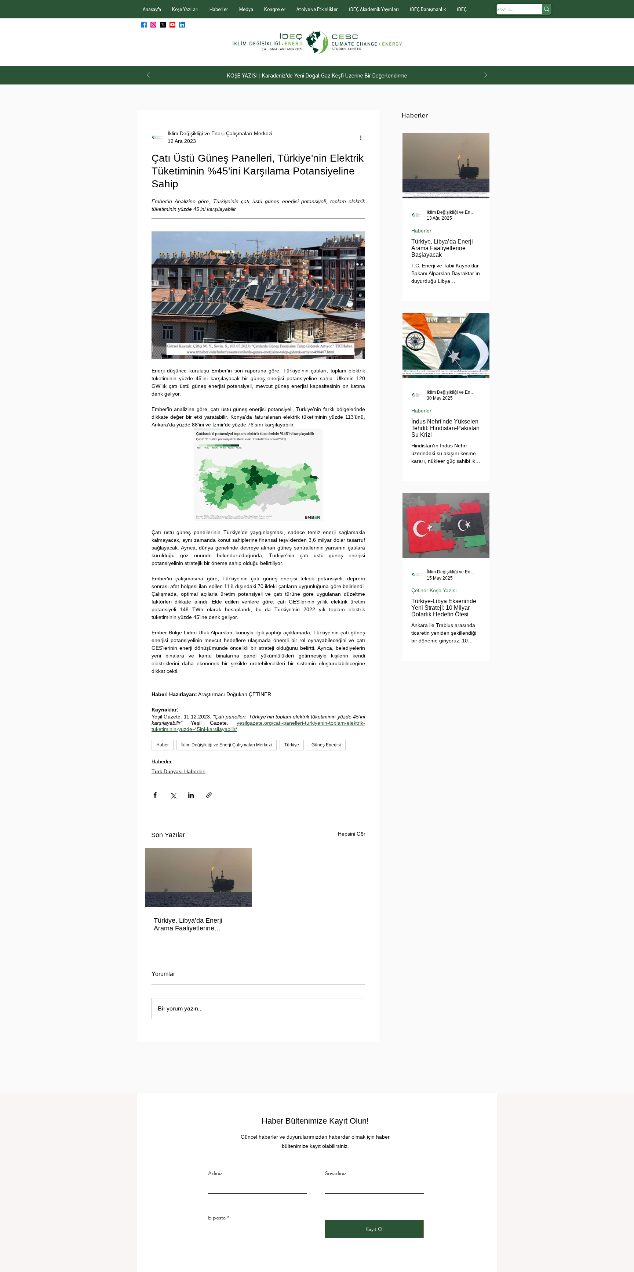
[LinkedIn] (182, 25)
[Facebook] (144, 25)
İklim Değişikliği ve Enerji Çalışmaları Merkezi (226, 744)
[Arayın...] (546, 9)
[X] (163, 25)
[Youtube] (172, 25)
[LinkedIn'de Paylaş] (190, 795)
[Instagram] (153, 25)
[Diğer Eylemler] (360, 137)
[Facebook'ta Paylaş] (155, 795)
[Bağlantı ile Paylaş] (208, 795)
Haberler (162, 761)
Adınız (215, 1173)
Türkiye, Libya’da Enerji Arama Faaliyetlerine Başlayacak (188, 924)
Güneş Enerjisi (326, 744)
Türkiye (291, 744)
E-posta (217, 1217)
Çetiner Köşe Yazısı (434, 590)
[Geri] (148, 75)
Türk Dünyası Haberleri (178, 771)
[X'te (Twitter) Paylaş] (173, 795)
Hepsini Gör (351, 834)
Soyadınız (335, 1173)
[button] (185, 9)
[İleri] (485, 75)
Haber (162, 744)
